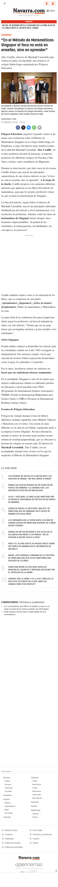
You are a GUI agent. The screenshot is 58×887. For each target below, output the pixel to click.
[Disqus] (28, 655)
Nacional (34, 802)
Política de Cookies (12, 843)
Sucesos (8, 784)
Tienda (35, 843)
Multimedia (35, 810)
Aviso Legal (37, 830)
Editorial (8, 803)
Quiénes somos (11, 830)
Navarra (6, 777)
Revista (34, 806)
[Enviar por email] (39, 127)
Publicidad (9, 839)
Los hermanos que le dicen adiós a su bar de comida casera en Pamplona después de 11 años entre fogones (32, 523)
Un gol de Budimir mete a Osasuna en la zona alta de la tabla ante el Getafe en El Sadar (28, 26)
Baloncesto (36, 784)
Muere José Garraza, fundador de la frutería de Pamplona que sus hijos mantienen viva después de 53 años (31, 558)
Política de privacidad (14, 847)
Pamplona (7, 795)
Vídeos (35, 817)
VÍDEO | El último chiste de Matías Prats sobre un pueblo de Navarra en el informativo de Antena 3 (31, 546)
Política (7, 781)
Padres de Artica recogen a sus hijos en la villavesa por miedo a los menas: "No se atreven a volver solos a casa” (30, 534)
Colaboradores (10, 806)
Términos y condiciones (31, 602)
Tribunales (9, 788)
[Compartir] (18, 127)
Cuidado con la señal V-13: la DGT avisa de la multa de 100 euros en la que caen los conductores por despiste (30, 581)
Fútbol (34, 781)
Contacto (9, 834)
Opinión (6, 799)
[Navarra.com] (29, 10)
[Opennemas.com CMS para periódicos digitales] (29, 867)
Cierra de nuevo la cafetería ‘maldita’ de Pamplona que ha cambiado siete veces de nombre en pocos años (29, 511)
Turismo (36, 839)
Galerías (35, 814)
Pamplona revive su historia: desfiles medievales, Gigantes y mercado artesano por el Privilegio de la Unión (31, 570)
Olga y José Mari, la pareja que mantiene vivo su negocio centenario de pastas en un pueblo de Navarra (31, 499)
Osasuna (7, 817)
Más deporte (37, 798)
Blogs (7, 810)
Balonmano (36, 791)
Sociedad (8, 791)
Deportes (35, 777)
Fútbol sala (36, 795)
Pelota (34, 788)
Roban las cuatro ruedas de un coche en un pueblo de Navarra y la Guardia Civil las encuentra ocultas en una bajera (30, 488)
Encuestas (9, 813)
